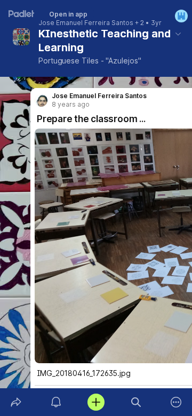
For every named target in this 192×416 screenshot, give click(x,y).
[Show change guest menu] (181, 16)
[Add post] (95, 402)
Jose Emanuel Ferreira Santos (85, 23)
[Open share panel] (15, 402)
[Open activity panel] (55, 402)
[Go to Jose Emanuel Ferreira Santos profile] (41, 100)
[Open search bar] (136, 402)
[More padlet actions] (176, 402)
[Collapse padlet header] (178, 33)
